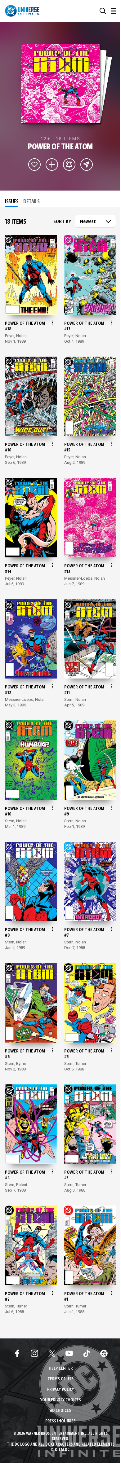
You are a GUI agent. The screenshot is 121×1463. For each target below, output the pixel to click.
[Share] (86, 164)
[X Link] (52, 1353)
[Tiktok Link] (86, 1353)
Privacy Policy (60, 1389)
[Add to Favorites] (34, 164)
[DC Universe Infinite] (22, 11)
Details (31, 201)
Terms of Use (60, 1379)
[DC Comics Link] (104, 1353)
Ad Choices (60, 1410)
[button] (102, 11)
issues (11, 201)
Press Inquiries (60, 1421)
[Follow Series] (69, 164)
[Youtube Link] (69, 1353)
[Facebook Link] (17, 1353)
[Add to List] (52, 164)
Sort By (62, 222)
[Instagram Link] (34, 1353)
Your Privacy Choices (60, 1400)
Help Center (61, 1368)
